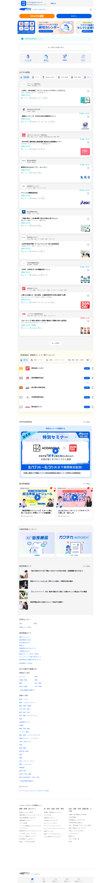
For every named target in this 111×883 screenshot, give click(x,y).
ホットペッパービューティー (52, 826)
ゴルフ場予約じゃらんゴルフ (52, 836)
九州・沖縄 (38, 686)
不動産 (21, 725)
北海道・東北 (23, 680)
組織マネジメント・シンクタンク (29, 738)
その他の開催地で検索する (27, 690)
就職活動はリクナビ (25, 820)
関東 (20, 683)
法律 (20, 745)
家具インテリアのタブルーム (52, 834)
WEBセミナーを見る (25, 627)
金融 (20, 754)
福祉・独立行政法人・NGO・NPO (29, 777)
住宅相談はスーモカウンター (77, 820)
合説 (20, 623)
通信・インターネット (25, 764)
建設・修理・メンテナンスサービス (29, 735)
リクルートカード (74, 833)
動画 (35, 623)
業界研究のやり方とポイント (27, 648)
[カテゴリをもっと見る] (91, 77)
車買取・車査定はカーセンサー (53, 812)
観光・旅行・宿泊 (24, 712)
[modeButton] (40, 9)
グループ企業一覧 (74, 839)
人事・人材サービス (25, 741)
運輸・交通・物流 (24, 728)
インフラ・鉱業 (23, 732)
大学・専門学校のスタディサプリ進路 (80, 825)
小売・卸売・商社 (24, 709)
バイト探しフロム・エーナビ (27, 833)
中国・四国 (38, 683)
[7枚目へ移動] (58, 34)
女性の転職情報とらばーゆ (27, 817)
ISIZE (70, 841)
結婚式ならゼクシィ (50, 817)
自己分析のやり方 (24, 642)
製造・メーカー (23, 699)
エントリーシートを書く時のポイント (30, 657)
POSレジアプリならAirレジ (77, 831)
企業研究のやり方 (24, 651)
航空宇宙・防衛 (23, 751)
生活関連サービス (24, 722)
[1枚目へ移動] (53, 34)
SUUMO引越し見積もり (76, 822)
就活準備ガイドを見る (25, 663)
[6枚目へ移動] (57, 34)
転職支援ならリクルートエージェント (30, 815)
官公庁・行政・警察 (25, 774)
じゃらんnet (47, 815)
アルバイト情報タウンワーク (27, 836)
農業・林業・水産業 (25, 706)
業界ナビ (21, 645)
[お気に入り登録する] (88, 91)
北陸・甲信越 (23, 686)
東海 (36, 676)
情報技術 (21, 767)
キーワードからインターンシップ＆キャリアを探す (34, 790)
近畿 (36, 680)
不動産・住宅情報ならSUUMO (78, 814)
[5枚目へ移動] (56, 34)
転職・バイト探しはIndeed (27, 841)
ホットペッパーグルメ (50, 823)
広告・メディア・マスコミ (27, 761)
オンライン (22, 676)
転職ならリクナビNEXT (26, 812)
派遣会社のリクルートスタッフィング (30, 831)
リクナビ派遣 (23, 823)
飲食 (20, 719)
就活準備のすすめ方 (25, 640)
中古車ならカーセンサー (51, 820)
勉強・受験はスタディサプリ (77, 828)
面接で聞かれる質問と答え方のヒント (30, 659)
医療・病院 (22, 748)
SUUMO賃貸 (72, 817)
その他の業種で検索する (26, 781)
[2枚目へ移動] (54, 34)
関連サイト (72, 836)
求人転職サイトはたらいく (27, 839)
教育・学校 (22, 771)
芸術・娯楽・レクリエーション (28, 715)
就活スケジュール (24, 637)
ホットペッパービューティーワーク (54, 828)
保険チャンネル (48, 831)
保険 (20, 758)
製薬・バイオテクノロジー (27, 702)
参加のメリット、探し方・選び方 (29, 654)
